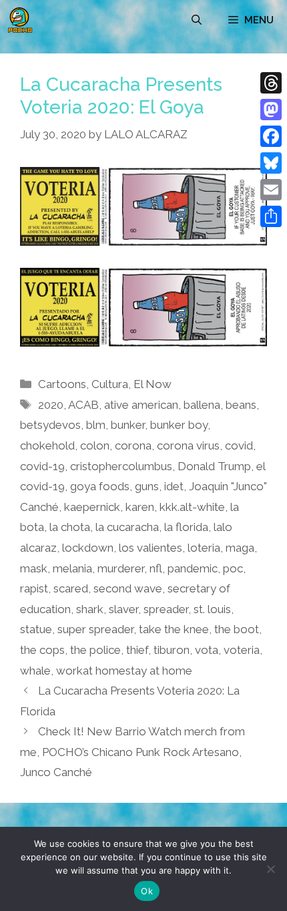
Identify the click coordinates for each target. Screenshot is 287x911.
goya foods (99, 486)
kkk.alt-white (192, 507)
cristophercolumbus (121, 466)
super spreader (95, 629)
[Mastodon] (271, 109)
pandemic (193, 568)
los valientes (150, 547)
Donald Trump (214, 466)
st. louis (212, 609)
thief (137, 650)
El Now (152, 384)
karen (139, 507)
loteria (204, 547)
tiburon (172, 650)
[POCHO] (20, 20)
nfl (156, 568)
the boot (236, 629)
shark (89, 609)
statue (36, 629)
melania (72, 568)
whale (35, 670)
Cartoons (62, 384)
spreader (166, 609)
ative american (141, 404)
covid (239, 445)
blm (95, 424)
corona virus (188, 445)
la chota (69, 527)
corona (133, 445)
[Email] (271, 189)
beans (241, 404)
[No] (270, 869)
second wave (127, 588)
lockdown (87, 547)
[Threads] (271, 82)
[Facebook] (271, 136)
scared (70, 588)
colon (94, 445)
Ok (147, 891)
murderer (120, 568)
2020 (50, 404)
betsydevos (50, 424)
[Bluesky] (271, 163)
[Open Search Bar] (196, 20)
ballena (202, 404)
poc (233, 568)
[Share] (271, 216)
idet (174, 486)
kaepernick (92, 507)
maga (240, 547)
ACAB (83, 404)
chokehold (47, 445)
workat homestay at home (124, 670)
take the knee (174, 629)
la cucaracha (127, 527)
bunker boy (179, 424)
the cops (42, 650)
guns (147, 486)
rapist (34, 588)
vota (206, 650)
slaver (123, 609)
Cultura (109, 384)
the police (95, 650)
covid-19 (42, 466)
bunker (128, 424)
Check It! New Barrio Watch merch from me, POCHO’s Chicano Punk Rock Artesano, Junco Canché (132, 752)
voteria (242, 650)
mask (33, 568)
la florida (186, 527)
